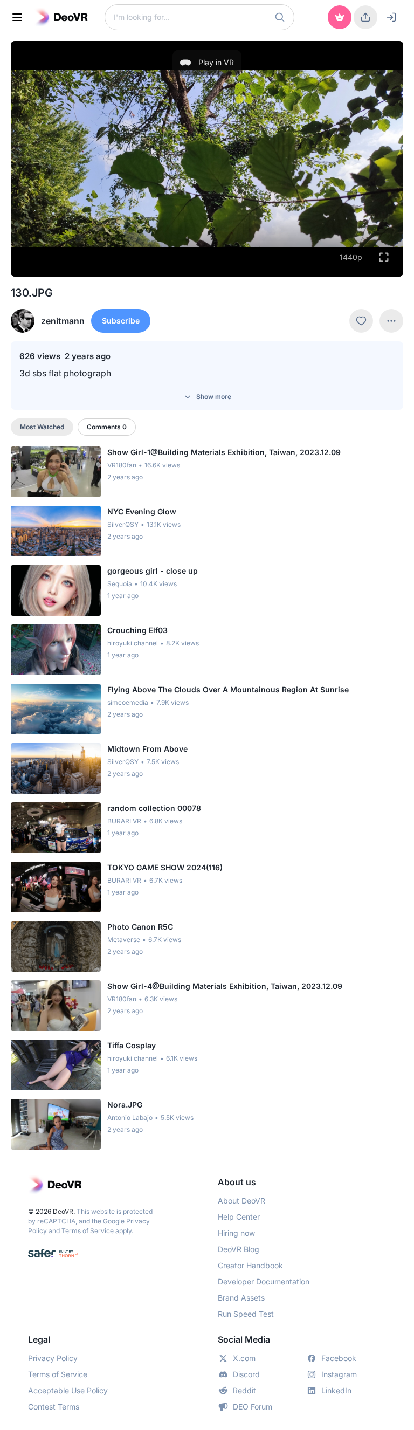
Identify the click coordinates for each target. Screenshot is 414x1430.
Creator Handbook (250, 1265)
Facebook (338, 1358)
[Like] (361, 321)
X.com (244, 1358)
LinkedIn (336, 1390)
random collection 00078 (154, 808)
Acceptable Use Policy (68, 1390)
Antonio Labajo (130, 1117)
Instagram (339, 1374)
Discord (246, 1374)
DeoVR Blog (238, 1249)
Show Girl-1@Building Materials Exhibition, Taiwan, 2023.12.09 (224, 452)
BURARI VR (124, 821)
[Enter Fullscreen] (384, 257)
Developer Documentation (263, 1281)
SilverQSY (123, 524)
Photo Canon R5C (140, 926)
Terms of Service (87, 1231)
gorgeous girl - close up (152, 570)
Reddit (244, 1390)
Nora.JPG (124, 1104)
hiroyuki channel (132, 643)
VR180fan (121, 465)
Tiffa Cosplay (131, 1045)
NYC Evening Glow (141, 511)
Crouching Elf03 (137, 630)
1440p (351, 257)
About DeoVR (241, 1200)
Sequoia (119, 584)
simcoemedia (127, 702)
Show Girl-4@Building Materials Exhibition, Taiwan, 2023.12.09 (224, 986)
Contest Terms (53, 1406)
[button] (279, 17)
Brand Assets (241, 1297)
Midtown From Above (147, 748)
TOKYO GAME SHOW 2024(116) (165, 867)
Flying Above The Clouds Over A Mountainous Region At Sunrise (228, 689)
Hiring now (236, 1233)
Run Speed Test (246, 1313)
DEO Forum (252, 1406)
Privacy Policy (53, 1358)
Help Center (239, 1216)
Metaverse (123, 940)
